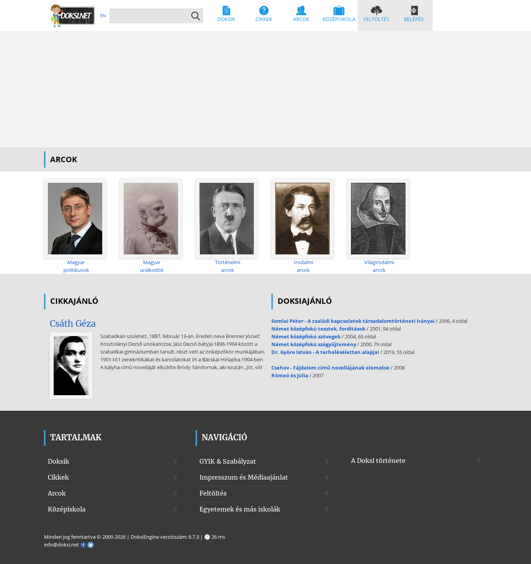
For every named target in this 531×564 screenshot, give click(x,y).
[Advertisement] (265, 89)
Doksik (226, 19)
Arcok (301, 19)
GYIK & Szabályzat (227, 461)
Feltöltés (376, 19)
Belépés (414, 19)
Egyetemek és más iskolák (239, 509)
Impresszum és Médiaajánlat (243, 477)
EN (103, 15)
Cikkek (263, 19)
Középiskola (339, 19)
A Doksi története (378, 460)
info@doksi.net (61, 544)
